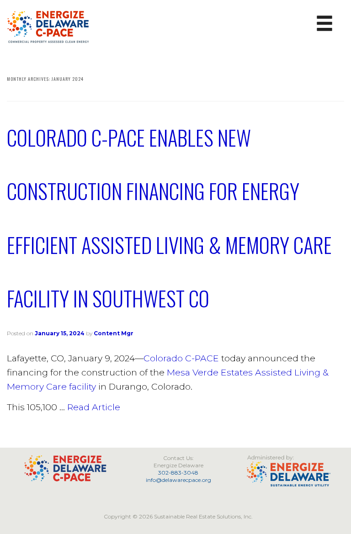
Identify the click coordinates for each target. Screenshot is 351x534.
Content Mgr (113, 333)
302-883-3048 (178, 472)
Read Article (93, 407)
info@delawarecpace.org (178, 479)
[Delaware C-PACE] (49, 26)
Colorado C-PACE (181, 358)
